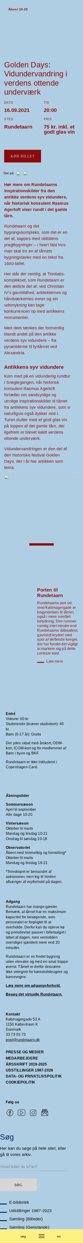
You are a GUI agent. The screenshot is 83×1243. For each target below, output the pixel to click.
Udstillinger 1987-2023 (30, 1210)
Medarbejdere (22, 1058)
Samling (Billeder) (26, 1219)
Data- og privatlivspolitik (34, 1076)
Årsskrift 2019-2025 (26, 1064)
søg (23, 1236)
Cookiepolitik (21, 1082)
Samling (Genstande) (29, 1227)
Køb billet (23, 156)
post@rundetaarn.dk (23, 1040)
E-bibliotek (19, 1202)
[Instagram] (33, 1113)
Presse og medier (25, 1052)
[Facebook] (10, 1113)
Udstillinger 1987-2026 (29, 1070)
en (59, 1236)
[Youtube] (22, 1113)
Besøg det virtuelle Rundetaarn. (34, 994)
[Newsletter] (45, 1113)
